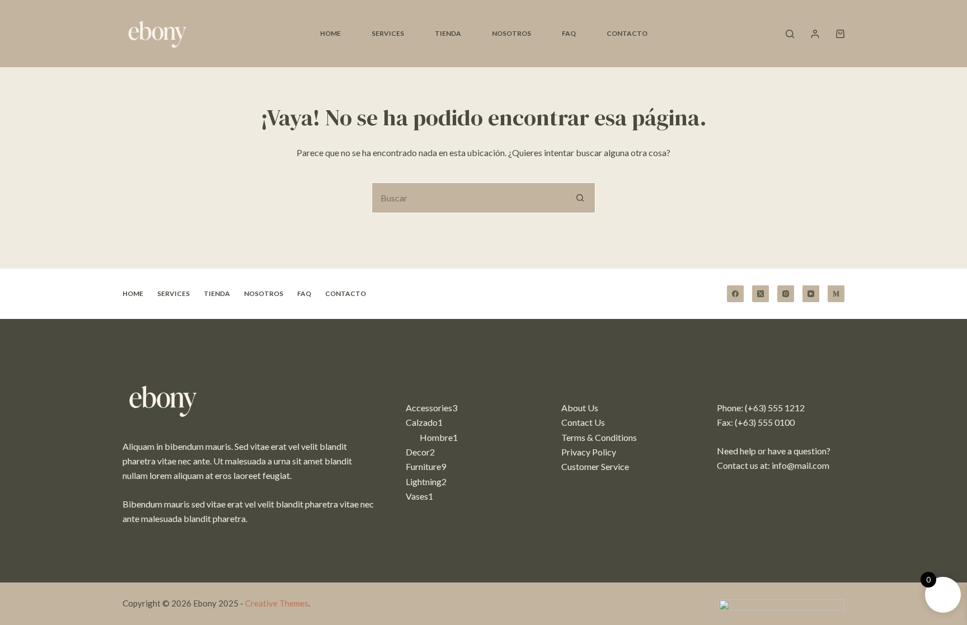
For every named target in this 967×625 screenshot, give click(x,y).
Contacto (627, 33)
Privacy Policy (588, 452)
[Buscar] (790, 34)
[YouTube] (810, 293)
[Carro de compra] (840, 34)
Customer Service (595, 466)
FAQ (569, 33)
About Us (579, 407)
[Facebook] (735, 293)
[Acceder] (815, 34)
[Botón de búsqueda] (580, 197)
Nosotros (511, 33)
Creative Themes (276, 603)
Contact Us (583, 422)
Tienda (448, 33)
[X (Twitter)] (760, 293)
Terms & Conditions (599, 437)
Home (330, 33)
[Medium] (836, 293)
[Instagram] (785, 293)
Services (388, 33)
